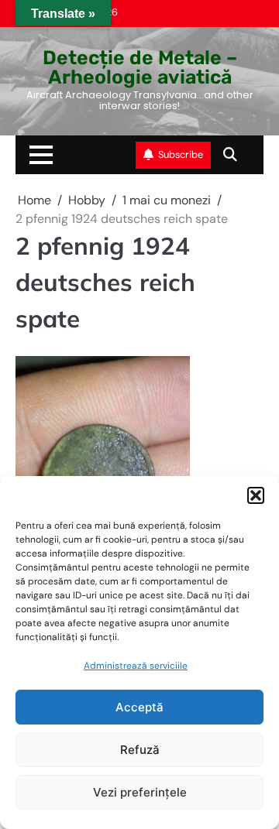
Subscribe (180, 154)
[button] (256, 495)
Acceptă (139, 707)
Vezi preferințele (140, 792)
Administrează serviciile (136, 665)
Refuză (140, 749)
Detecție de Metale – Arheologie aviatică (140, 67)
